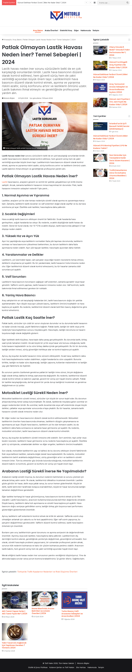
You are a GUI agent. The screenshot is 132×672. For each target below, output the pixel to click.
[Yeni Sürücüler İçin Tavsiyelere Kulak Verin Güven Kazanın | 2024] (100, 158)
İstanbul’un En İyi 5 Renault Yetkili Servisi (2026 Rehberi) (119, 126)
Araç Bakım (38, 30)
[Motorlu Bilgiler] (66, 16)
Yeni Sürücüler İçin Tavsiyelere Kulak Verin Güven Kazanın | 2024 (119, 159)
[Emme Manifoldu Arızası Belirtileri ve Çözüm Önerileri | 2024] (45, 599)
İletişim (96, 30)
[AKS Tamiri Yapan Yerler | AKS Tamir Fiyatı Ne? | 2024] (15, 600)
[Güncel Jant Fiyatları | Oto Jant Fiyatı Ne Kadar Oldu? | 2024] (100, 102)
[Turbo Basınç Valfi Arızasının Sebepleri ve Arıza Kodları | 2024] (74, 600)
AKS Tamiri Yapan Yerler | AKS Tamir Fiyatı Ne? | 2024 (14, 612)
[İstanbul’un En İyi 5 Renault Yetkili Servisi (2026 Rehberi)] (100, 126)
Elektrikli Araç (66, 30)
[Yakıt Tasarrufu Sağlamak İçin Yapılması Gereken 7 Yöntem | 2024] (15, 631)
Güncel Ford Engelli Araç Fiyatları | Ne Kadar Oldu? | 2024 (118, 65)
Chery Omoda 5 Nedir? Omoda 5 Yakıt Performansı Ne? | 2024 (119, 51)
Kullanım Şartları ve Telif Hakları (61, 667)
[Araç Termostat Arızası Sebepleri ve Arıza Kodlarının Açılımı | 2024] (100, 87)
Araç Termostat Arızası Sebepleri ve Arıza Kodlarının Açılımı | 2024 (118, 88)
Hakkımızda (86, 30)
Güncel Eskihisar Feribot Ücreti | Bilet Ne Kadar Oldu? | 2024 (110, 75)
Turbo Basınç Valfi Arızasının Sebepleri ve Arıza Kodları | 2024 (72, 613)
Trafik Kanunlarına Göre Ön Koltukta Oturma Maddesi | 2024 (118, 174)
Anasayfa (7, 40)
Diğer (76, 30)
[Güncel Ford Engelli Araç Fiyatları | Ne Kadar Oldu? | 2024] (100, 65)
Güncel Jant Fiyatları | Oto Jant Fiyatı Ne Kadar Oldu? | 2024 (119, 102)
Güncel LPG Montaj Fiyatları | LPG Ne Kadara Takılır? (38, 3)
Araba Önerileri (51, 30)
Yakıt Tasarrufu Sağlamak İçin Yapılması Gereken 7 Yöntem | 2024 (14, 645)
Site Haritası (81, 667)
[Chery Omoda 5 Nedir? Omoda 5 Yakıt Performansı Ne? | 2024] (100, 50)
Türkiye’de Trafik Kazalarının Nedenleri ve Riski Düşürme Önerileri (47, 571)
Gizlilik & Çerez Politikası (38, 667)
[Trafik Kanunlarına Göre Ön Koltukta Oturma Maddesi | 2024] (100, 173)
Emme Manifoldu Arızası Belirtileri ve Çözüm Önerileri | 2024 (43, 611)
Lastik (4, 182)
